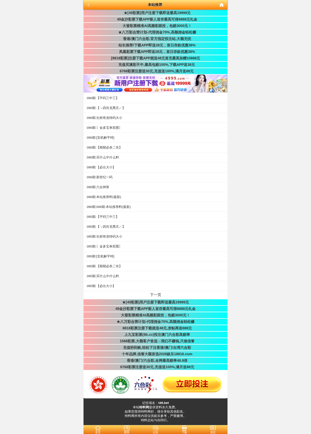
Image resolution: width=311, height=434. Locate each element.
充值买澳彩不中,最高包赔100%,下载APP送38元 (155, 65)
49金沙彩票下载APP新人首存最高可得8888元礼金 (155, 19)
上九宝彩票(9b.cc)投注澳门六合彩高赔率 (155, 335)
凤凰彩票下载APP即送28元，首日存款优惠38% (155, 52)
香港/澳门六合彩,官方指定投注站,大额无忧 (155, 39)
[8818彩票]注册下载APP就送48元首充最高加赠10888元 (155, 58)
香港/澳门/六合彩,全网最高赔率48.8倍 (156, 360)
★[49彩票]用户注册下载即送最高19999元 (156, 13)
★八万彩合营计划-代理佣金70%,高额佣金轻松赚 (155, 32)
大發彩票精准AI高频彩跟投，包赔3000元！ (155, 26)
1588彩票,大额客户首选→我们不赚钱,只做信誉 (155, 341)
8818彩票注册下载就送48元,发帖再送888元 (155, 328)
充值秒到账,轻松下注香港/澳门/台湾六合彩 (155, 347)
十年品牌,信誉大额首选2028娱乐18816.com (155, 354)
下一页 (155, 295)
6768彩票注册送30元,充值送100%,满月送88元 (156, 71)
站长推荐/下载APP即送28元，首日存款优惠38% (155, 45)
